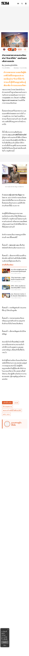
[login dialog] (26, 3)
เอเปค (16, 403)
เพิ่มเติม (5, 639)
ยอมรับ (5, 642)
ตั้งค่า (5, 645)
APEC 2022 (6, 414)
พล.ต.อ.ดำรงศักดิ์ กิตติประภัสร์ (12, 410)
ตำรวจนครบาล (7, 406)
